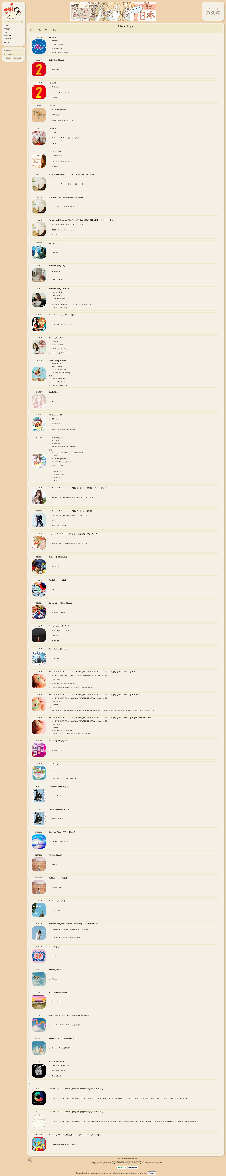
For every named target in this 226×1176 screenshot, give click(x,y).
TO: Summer (56, 415)
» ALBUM (7, 39)
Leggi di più (142, 1173)
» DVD (6, 42)
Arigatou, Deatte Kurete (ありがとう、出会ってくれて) (73, 534)
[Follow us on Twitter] (213, 13)
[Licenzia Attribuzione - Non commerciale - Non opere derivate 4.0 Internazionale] (30, 1161)
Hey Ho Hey (57, 901)
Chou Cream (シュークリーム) (64, 315)
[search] (21, 21)
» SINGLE (7, 36)
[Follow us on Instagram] (218, 13)
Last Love (53, 243)
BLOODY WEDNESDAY (58, 1061)
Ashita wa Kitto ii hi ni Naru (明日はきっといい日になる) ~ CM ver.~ (78, 488)
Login (8, 58)
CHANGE (52, 129)
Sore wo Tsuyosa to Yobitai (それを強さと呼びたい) (76, 1089)
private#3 (52, 106)
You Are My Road (59, 786)
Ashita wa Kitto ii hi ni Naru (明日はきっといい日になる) (70, 511)
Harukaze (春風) (57, 266)
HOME (6, 26)
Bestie (55, 392)
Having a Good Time (60, 603)
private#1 (52, 37)
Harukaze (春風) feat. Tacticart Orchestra (74, 924)
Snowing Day (56, 338)
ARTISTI (7, 29)
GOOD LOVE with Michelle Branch (66, 197)
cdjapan (133, 1167)
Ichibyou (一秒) (58, 741)
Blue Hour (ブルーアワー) (62, 832)
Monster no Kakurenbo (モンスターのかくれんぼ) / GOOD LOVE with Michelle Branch (82, 220)
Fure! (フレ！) (57, 580)
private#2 (52, 83)
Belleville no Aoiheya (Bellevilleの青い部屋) (69, 1015)
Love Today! (54, 764)
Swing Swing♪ (58, 649)
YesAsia (122, 1167)
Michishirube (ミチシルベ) (59, 626)
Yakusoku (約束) (55, 151)
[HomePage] (13, 19)
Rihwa (6, 32)
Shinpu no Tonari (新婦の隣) (63, 1038)
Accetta (151, 1173)
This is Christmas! (59, 809)
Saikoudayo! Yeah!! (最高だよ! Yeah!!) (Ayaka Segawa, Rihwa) (77, 1135)
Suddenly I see (58, 878)
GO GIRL (56, 947)
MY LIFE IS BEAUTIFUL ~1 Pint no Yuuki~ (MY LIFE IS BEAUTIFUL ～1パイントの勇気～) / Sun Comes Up (92, 672)
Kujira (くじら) (58, 557)
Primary (55, 970)
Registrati (17, 58)
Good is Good (58, 992)
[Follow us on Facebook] (207, 13)
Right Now (56, 60)
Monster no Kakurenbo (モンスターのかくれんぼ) (71, 174)
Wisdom (55, 855)
